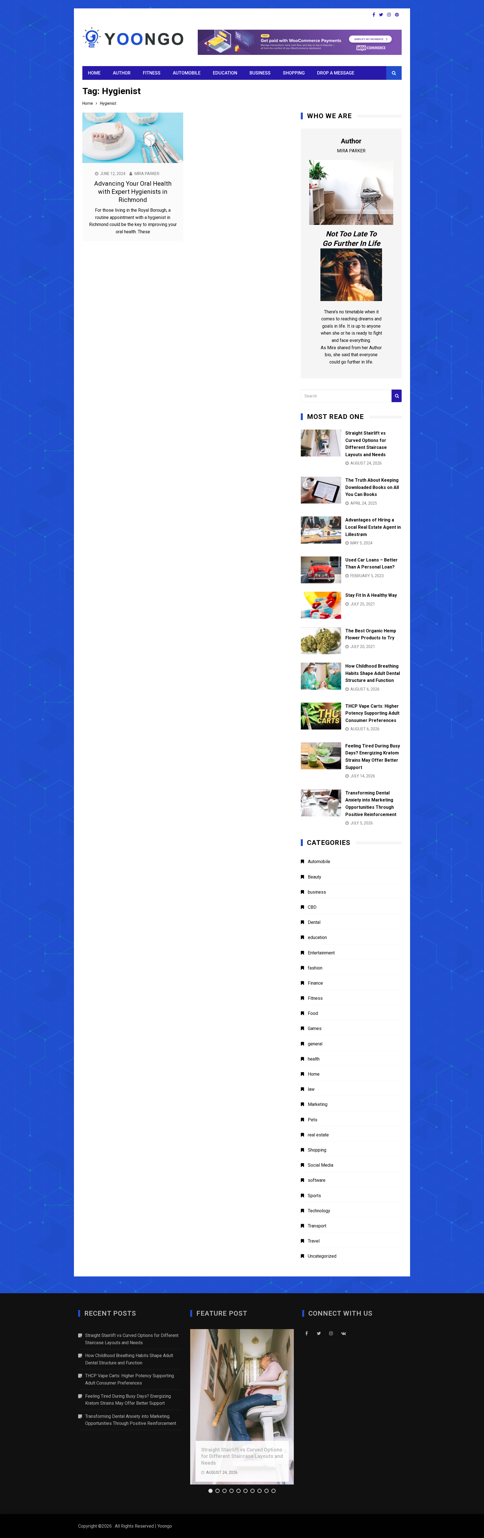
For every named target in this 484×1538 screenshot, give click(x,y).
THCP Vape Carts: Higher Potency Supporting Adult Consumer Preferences (372, 713)
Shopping (294, 73)
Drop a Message (335, 73)
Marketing (317, 1104)
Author (122, 73)
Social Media (320, 1165)
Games (315, 1028)
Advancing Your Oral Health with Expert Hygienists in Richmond (132, 191)
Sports (314, 1195)
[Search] (397, 396)
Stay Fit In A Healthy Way (371, 595)
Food (313, 1013)
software (316, 1180)
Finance (315, 983)
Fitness (151, 73)
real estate (318, 1135)
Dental (314, 922)
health (314, 1059)
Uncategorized (322, 1256)
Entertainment (321, 953)
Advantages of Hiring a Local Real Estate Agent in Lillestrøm (373, 527)
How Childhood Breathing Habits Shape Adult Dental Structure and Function (372, 673)
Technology (319, 1210)
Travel (314, 1241)
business (260, 73)
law (311, 1089)
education (225, 73)
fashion (315, 968)
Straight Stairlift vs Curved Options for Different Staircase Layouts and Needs (131, 1339)
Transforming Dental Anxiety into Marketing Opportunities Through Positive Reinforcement (130, 1420)
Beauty (314, 877)
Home (94, 73)
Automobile (187, 73)
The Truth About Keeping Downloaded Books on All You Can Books (372, 487)
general (315, 1044)
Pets (312, 1119)
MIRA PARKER (146, 173)
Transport (317, 1226)
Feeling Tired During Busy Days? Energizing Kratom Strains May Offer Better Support (128, 1399)
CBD (312, 907)
